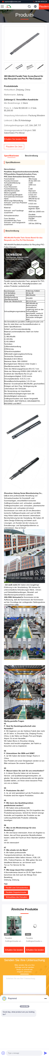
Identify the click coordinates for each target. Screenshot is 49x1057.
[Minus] (45, 998)
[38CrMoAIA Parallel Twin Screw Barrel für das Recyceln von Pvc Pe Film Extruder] (24, 43)
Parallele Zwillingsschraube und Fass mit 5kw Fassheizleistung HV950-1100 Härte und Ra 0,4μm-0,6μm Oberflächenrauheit (35, 940)
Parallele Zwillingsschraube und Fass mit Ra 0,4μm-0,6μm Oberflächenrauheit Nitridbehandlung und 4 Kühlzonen (14, 940)
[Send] (45, 1053)
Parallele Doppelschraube (16, 892)
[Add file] (3, 1053)
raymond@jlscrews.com (13, 1)
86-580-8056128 (41, 1)
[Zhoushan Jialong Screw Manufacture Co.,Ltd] (11, 6)
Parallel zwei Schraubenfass (17, 888)
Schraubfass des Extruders (16, 897)
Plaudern (44, 6)
